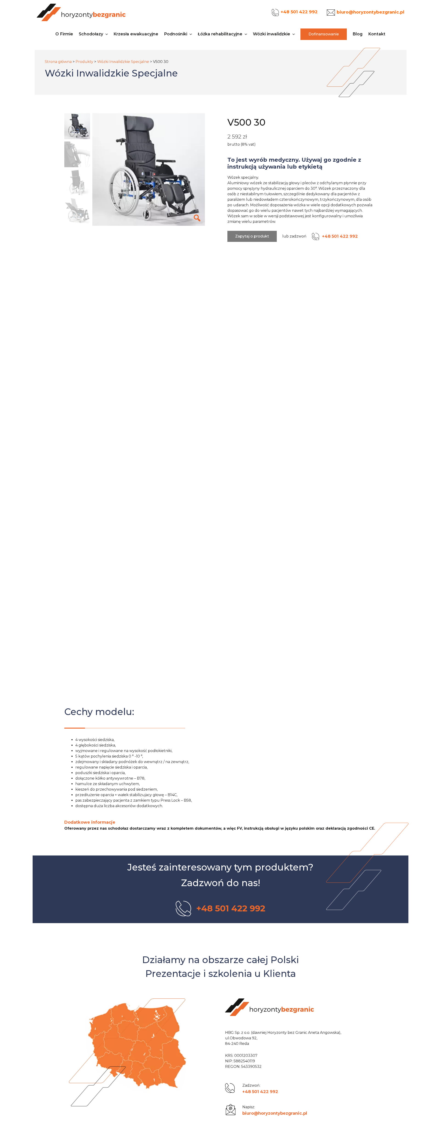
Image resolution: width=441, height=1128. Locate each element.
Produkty (84, 61)
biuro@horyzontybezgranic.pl (274, 1113)
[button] (105, 34)
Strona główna (58, 61)
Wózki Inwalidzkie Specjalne (123, 61)
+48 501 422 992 (260, 1091)
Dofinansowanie (323, 34)
